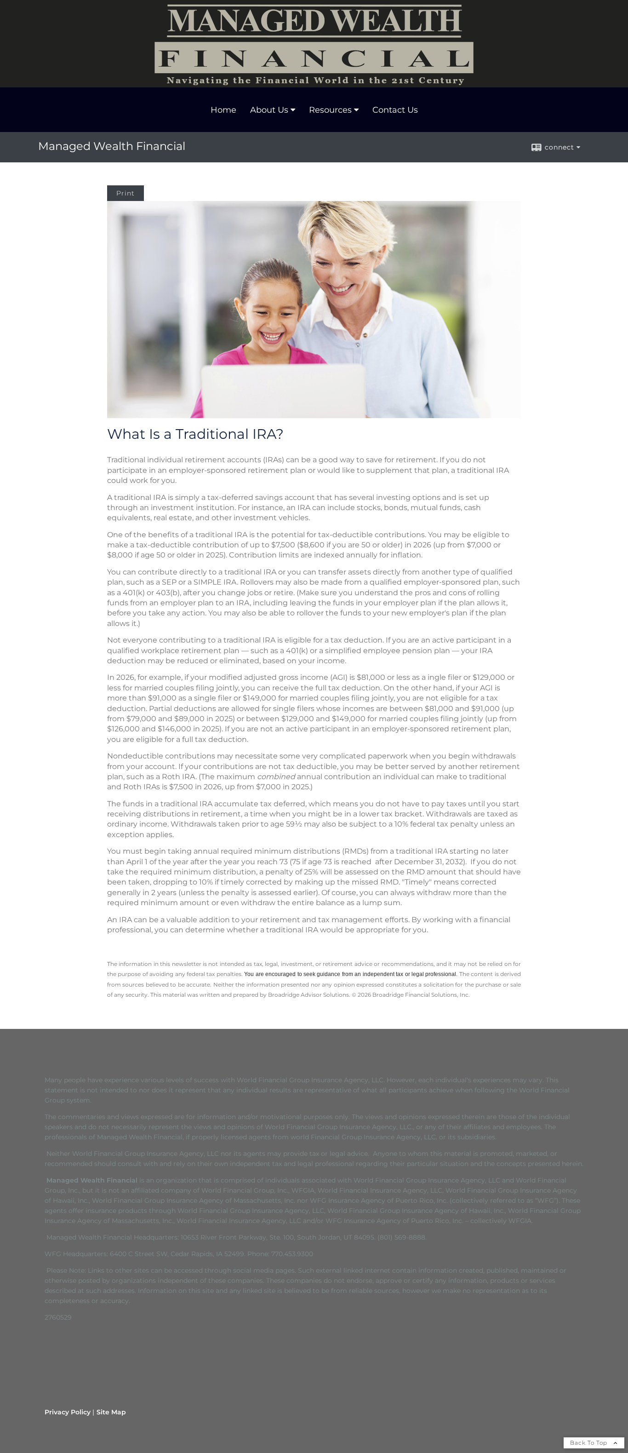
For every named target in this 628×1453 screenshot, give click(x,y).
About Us (269, 110)
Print (125, 193)
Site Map (111, 1412)
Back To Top (589, 1442)
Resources (330, 110)
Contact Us (395, 110)
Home (223, 110)
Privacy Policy (68, 1412)
